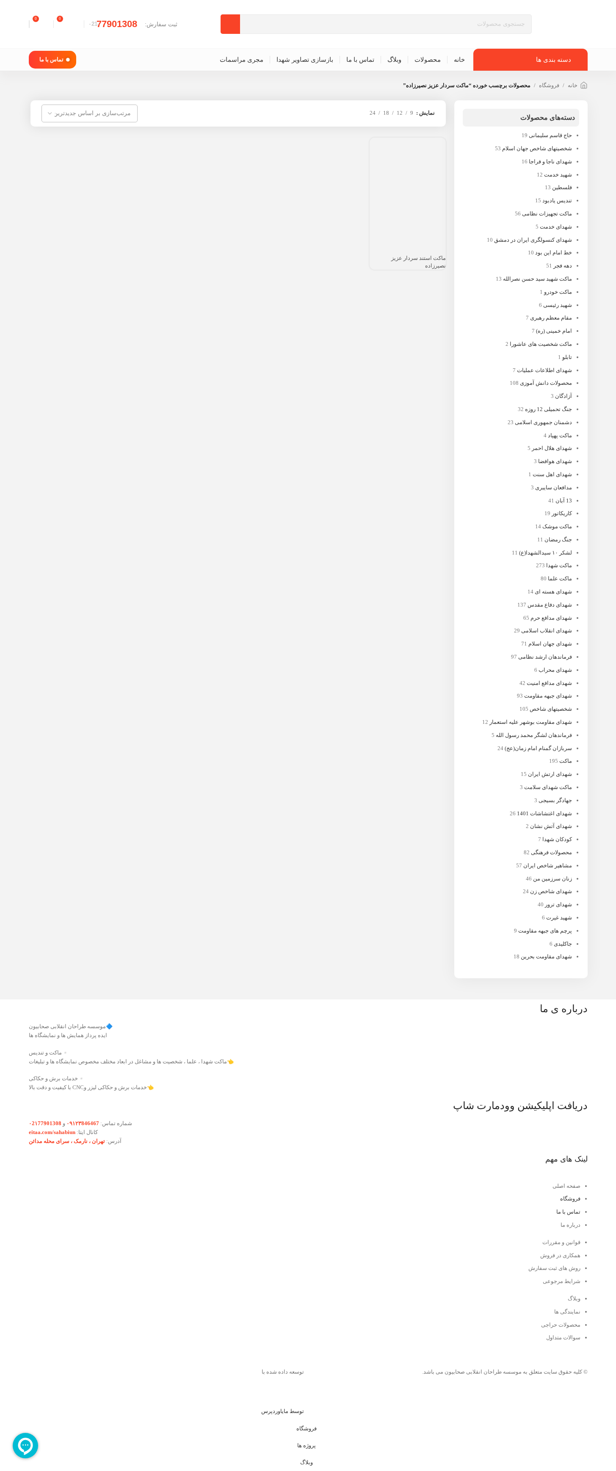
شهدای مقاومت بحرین (546, 956)
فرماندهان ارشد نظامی (545, 657)
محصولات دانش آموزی (546, 383)
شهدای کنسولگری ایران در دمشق (533, 240)
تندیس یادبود (557, 200)
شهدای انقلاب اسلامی (546, 630)
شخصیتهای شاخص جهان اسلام (537, 148)
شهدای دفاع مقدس (550, 605)
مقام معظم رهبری (551, 318)
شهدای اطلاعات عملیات (544, 370)
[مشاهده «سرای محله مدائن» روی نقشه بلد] (166, 1201)
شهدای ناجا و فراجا (550, 161)
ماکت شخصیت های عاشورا (541, 344)
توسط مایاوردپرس (282, 1411)
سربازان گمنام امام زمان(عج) (538, 748)
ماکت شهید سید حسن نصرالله (537, 279)
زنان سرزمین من (552, 878)
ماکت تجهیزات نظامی (547, 213)
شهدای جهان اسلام (550, 643)
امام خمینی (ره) (554, 331)
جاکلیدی (563, 944)
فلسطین (562, 187)
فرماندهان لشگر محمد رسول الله (534, 735)
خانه (572, 85)
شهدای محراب (555, 670)
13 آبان (563, 500)
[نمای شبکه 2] (357, 113)
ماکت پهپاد (560, 435)
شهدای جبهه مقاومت (548, 696)
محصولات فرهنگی (551, 852)
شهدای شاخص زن (551, 891)
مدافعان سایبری (553, 487)
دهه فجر (562, 265)
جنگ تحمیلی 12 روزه (548, 409)
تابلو (567, 357)
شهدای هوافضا (555, 461)
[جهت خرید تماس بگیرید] (435, 222)
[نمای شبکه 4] (332, 113)
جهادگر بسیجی (555, 800)
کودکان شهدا (557, 839)
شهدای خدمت (556, 227)
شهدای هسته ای (553, 591)
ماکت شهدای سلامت (548, 787)
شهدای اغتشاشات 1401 (544, 813)
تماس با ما (51, 59)
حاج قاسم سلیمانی (550, 135)
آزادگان (563, 396)
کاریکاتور (562, 513)
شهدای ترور (558, 904)
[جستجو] (230, 24)
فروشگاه (549, 85)
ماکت (565, 761)
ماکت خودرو (558, 292)
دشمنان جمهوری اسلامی (543, 422)
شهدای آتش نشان (551, 826)
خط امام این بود (553, 252)
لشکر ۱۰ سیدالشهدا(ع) (545, 552)
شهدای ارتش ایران (550, 774)
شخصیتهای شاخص (551, 709)
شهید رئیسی (557, 305)
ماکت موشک (557, 526)
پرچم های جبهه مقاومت (545, 930)
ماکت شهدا (559, 565)
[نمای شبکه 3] (344, 113)
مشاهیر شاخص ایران (547, 865)
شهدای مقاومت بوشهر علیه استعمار (530, 722)
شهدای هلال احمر (552, 448)
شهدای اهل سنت (552, 474)
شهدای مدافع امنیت (549, 683)
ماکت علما (560, 578)
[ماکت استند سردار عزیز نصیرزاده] (408, 175)
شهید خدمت (558, 174)
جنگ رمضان (558, 539)
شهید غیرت (559, 917)
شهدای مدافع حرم (551, 618)
